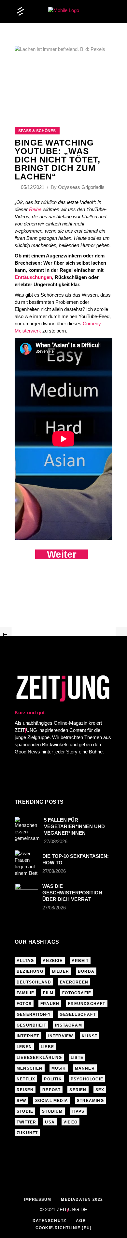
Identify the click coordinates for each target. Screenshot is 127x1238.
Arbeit (80, 960)
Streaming (90, 1100)
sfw (21, 1100)
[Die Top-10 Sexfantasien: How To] (26, 863)
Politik (53, 1079)
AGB (81, 1220)
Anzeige (53, 960)
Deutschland (34, 982)
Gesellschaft (77, 1014)
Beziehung (30, 971)
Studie (25, 1111)
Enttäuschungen (33, 277)
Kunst (89, 1036)
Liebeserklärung (39, 1057)
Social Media (51, 1100)
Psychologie (87, 1079)
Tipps (78, 1111)
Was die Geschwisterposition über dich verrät (72, 892)
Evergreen (74, 982)
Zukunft (27, 1133)
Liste (77, 1057)
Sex (100, 1090)
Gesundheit (31, 1025)
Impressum (37, 1199)
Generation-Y (34, 1014)
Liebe (47, 1047)
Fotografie (76, 993)
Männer (85, 1068)
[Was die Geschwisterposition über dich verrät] (26, 891)
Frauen (49, 1003)
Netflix (26, 1079)
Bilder (60, 971)
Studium (52, 1111)
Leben (24, 1047)
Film (48, 993)
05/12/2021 (33, 187)
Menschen (30, 1068)
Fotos (24, 1003)
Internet (28, 1036)
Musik (58, 1068)
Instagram (68, 1025)
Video (71, 1122)
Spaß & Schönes (37, 131)
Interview (60, 1036)
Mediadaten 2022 (82, 1199)
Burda (86, 971)
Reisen (25, 1090)
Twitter (26, 1122)
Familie (25, 993)
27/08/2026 (55, 841)
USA (50, 1122)
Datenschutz (49, 1220)
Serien (77, 1090)
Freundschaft (86, 1003)
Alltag (25, 960)
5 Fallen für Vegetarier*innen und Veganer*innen (74, 826)
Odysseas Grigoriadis (81, 187)
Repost (51, 1090)
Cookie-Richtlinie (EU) (63, 1228)
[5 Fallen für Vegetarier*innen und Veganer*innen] (27, 829)
